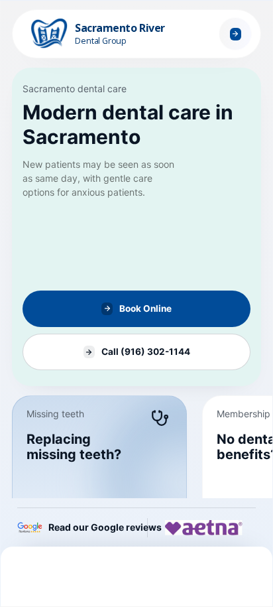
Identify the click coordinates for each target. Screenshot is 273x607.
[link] (136, 227)
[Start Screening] (235, 33)
